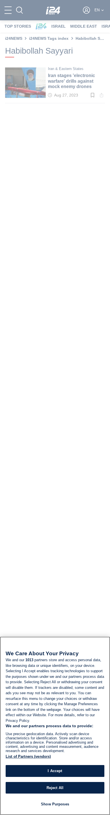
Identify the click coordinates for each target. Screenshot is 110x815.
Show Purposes (55, 804)
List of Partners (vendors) (28, 756)
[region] (55, 726)
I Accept (55, 771)
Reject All (55, 788)
